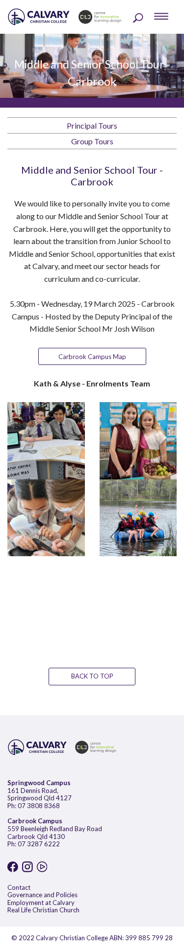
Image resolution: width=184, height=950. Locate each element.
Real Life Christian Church (43, 910)
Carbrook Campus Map (92, 357)
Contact (18, 887)
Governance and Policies (42, 895)
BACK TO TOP (92, 676)
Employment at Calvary (41, 902)
